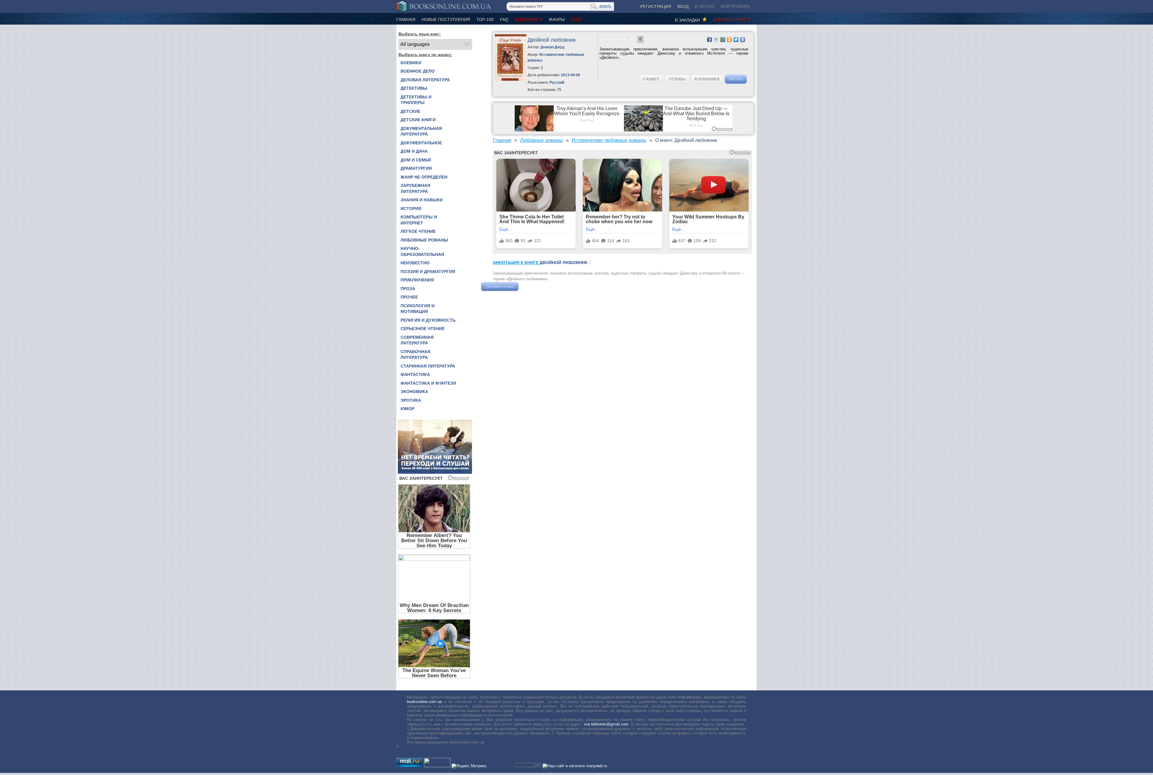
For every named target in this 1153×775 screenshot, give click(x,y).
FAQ (504, 19)
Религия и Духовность (428, 320)
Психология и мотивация (417, 308)
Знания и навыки (422, 199)
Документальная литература (421, 131)
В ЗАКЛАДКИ (688, 20)
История (411, 208)
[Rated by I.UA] (437, 766)
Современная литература (417, 340)
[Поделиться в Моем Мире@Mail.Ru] (722, 39)
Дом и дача (414, 151)
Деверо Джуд (552, 47)
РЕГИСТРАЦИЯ (655, 6)
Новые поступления (446, 19)
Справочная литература (415, 354)
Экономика (414, 391)
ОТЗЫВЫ (677, 79)
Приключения (417, 280)
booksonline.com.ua (424, 701)
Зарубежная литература (415, 188)
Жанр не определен (424, 177)
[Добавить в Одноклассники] (729, 39)
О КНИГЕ (651, 79)
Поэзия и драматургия (428, 271)
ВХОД (682, 6)
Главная (405, 19)
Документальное (421, 142)
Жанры (556, 19)
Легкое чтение (418, 231)
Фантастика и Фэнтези (428, 383)
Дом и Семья (416, 160)
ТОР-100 (485, 19)
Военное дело (418, 71)
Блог (576, 19)
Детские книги (418, 119)
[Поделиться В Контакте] (742, 39)
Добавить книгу (731, 19)
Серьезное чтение (423, 328)
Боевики (411, 62)
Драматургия (416, 168)
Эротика (411, 400)
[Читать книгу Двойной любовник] (510, 79)
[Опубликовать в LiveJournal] (716, 39)
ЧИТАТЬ (736, 79)
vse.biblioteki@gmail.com (606, 724)
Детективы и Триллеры (416, 100)
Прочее (409, 297)
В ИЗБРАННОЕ (707, 79)
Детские (410, 111)
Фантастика (415, 374)
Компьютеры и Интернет (419, 220)
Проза (408, 288)
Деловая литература (425, 79)
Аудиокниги (528, 19)
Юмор (407, 408)
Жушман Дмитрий (536, 286)
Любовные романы (424, 240)
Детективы (414, 88)
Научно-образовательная (422, 251)
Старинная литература (428, 366)
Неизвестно (415, 262)
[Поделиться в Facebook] (709, 39)
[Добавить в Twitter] (736, 39)
